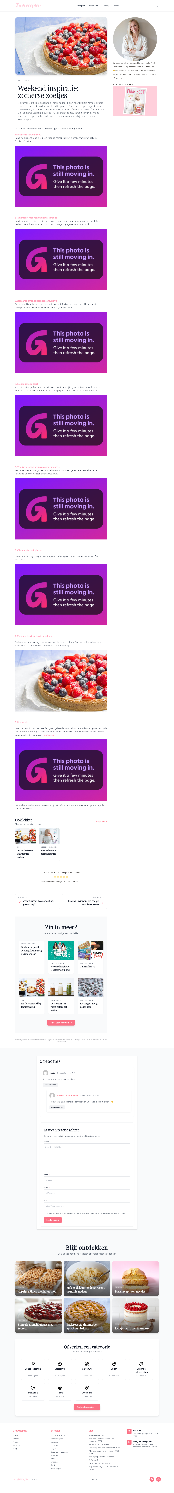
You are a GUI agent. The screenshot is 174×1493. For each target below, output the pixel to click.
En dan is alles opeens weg (99, 1463)
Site (45, 1200)
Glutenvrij (54, 1445)
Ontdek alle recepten (59, 1022)
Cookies (94, 1479)
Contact (116, 5)
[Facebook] (151, 1479)
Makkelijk (54, 1455)
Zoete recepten (57, 1439)
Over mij (105, 5)
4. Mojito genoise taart (26, 383)
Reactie (47, 1141)
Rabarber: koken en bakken (99, 1444)
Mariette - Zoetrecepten (67, 1095)
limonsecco (48, 734)
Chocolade (55, 1462)
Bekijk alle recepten (85, 1407)
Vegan (53, 1448)
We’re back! (93, 1460)
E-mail (47, 1187)
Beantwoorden (50, 1085)
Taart (53, 1458)
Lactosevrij (55, 1442)
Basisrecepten (56, 1468)
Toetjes (53, 1465)
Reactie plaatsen (52, 1220)
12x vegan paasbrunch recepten (101, 1457)
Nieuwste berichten (96, 1435)
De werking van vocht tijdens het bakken (104, 1448)
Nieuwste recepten (58, 1435)
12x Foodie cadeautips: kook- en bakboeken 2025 (101, 1440)
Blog (15, 1448)
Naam (47, 1174)
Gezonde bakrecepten (59, 1452)
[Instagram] (158, 1479)
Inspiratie (93, 5)
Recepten (81, 5)
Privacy (15, 1442)
